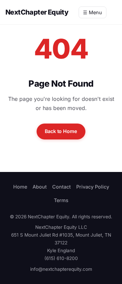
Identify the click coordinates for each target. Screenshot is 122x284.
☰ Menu (92, 12)
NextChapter (36, 12)
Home (20, 187)
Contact (61, 187)
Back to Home (61, 131)
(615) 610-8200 (61, 258)
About (40, 187)
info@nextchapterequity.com (61, 269)
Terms (61, 200)
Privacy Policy (92, 187)
